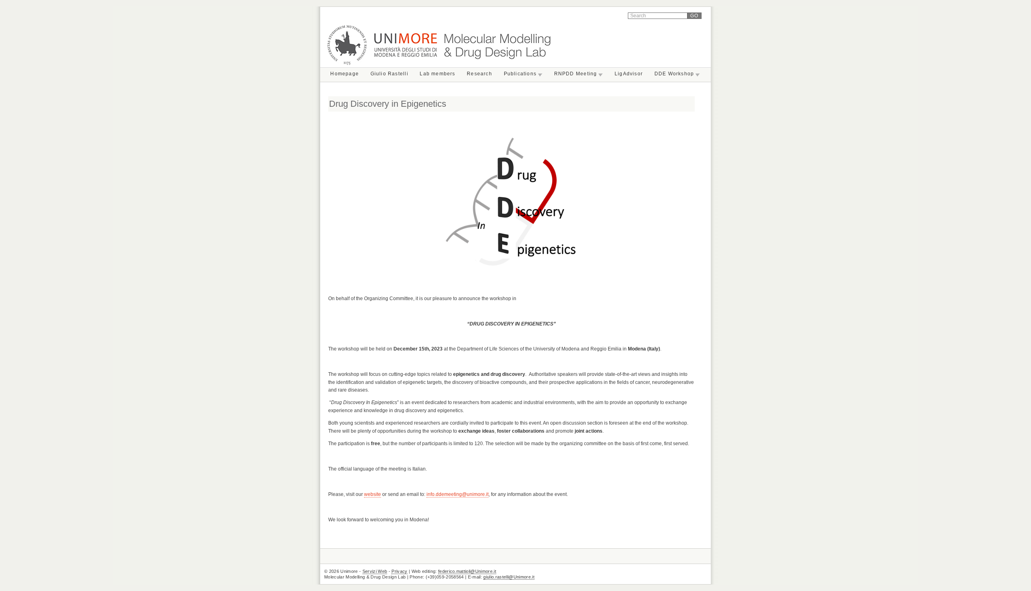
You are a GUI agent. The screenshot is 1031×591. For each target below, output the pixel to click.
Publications (520, 74)
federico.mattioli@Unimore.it (467, 571)
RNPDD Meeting (575, 74)
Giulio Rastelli (389, 74)
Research (479, 74)
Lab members (437, 74)
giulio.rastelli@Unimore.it (508, 576)
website (372, 494)
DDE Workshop (674, 74)
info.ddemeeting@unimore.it (457, 494)
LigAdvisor (629, 74)
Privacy (399, 571)
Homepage (344, 74)
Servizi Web (374, 571)
